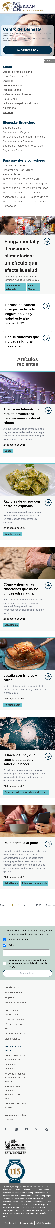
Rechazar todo (26, 1223)
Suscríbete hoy (27, 49)
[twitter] (36, 1129)
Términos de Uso (14, 1019)
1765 (38, 905)
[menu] (50, 6)
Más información (44, 1223)
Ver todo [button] (8, 112)
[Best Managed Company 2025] (27, 1147)
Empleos (9, 997)
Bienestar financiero (18, 940)
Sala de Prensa (13, 992)
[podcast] (47, 1129)
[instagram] (6, 1129)
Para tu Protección (15, 1033)
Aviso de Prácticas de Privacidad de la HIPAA (15, 1077)
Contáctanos (12, 987)
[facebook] (26, 1129)
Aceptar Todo (11, 1223)
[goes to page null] (45, 241)
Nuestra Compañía (15, 1002)
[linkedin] (16, 1129)
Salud (11, 945)
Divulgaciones (12, 1038)
